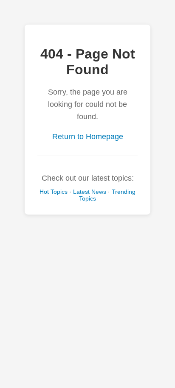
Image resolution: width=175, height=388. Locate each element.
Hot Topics (54, 191)
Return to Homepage (87, 136)
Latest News (89, 191)
